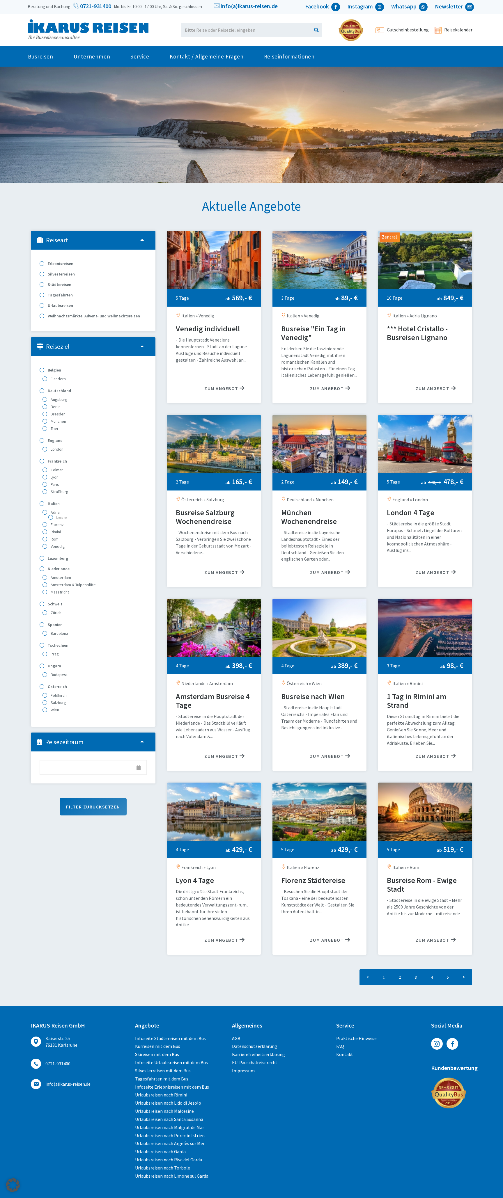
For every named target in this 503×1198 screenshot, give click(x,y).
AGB (236, 1038)
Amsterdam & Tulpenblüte (73, 584)
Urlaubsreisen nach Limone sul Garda (171, 1176)
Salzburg (58, 702)
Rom (54, 539)
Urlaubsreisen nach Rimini (161, 1095)
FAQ (340, 1046)
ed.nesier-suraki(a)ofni (249, 6)
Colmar (56, 469)
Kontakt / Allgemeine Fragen (207, 56)
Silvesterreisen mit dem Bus (163, 1070)
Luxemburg (57, 558)
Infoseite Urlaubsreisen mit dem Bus (171, 1062)
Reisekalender (457, 30)
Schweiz (55, 604)
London (56, 449)
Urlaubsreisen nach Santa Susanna (169, 1119)
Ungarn (54, 666)
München (58, 421)
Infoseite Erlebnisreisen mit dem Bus (172, 1087)
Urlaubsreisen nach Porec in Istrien (170, 1135)
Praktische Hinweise (356, 1038)
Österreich (57, 686)
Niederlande (58, 568)
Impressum (243, 1070)
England (55, 440)
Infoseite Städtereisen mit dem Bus (170, 1038)
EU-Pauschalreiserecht (254, 1062)
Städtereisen (59, 284)
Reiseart (57, 240)
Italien (53, 503)
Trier (54, 428)
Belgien (54, 370)
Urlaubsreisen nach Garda (160, 1151)
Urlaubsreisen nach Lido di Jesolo (168, 1103)
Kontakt (344, 1054)
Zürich (55, 612)
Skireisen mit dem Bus (157, 1054)
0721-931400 (95, 6)
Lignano (61, 518)
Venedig (57, 546)
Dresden (57, 414)
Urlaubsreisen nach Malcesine (164, 1111)
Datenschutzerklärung (254, 1046)
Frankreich (57, 461)
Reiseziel (58, 346)
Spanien (55, 624)
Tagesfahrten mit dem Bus (161, 1079)
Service (139, 56)
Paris (54, 484)
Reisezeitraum (64, 742)
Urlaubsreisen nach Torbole (162, 1168)
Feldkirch (58, 695)
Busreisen (40, 56)
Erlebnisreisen (60, 263)
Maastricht (59, 592)
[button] (13, 1185)
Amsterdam (60, 577)
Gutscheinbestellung (407, 30)
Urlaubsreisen (60, 305)
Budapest (59, 674)
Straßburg (59, 491)
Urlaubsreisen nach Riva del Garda (168, 1160)
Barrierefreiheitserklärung (258, 1054)
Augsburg (59, 399)
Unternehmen (92, 56)
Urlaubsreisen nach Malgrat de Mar (169, 1127)
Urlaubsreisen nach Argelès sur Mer (170, 1143)
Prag (54, 654)
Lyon (54, 477)
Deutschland (59, 390)
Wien (54, 709)
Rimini (55, 531)
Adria (55, 512)
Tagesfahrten (60, 295)
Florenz (57, 524)
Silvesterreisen (61, 274)
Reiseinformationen (289, 56)
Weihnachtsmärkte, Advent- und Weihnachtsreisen (93, 316)
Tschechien (57, 645)
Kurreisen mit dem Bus (157, 1046)
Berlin (55, 406)
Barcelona (59, 633)
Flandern (58, 378)
